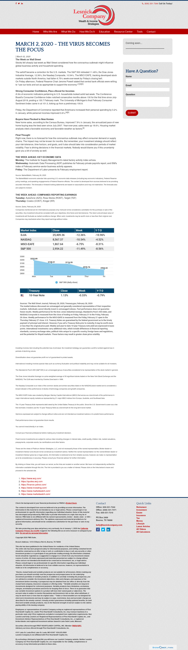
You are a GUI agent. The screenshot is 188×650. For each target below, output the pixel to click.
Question (130, 94)
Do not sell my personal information (34, 533)
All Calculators (143, 531)
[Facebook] (16, 3)
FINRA (74, 625)
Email (128, 85)
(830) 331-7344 (151, 3)
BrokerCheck (71, 503)
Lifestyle (140, 523)
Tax (138, 518)
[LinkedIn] (22, 3)
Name (129, 76)
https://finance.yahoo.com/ (33, 484)
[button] (50, 31)
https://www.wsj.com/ (31, 478)
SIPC (79, 625)
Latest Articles (143, 526)
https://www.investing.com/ (34, 487)
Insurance (141, 515)
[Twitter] (19, 3)
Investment (141, 509)
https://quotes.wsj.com (32, 481)
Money (139, 520)
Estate (139, 512)
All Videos (141, 529)
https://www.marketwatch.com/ (35, 490)
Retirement (141, 507)
